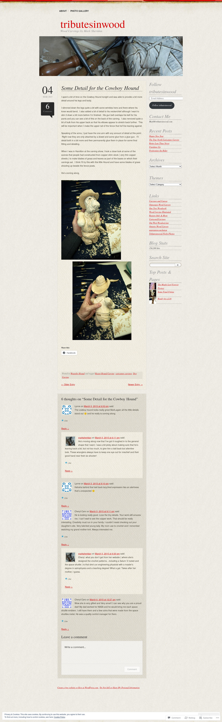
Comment (132, 669)
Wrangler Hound (78, 373)
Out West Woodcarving (159, 222)
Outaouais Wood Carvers (160, 204)
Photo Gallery (79, 10)
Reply (65, 428)
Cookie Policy (59, 717)
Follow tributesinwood (161, 105)
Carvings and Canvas (158, 201)
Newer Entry (135, 384)
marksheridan (84, 437)
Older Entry (68, 384)
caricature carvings (124, 373)
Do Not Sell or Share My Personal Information (120, 687)
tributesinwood (92, 23)
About (63, 10)
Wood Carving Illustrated (160, 211)
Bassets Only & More (158, 215)
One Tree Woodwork (157, 208)
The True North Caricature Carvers (164, 139)
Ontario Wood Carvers (158, 226)
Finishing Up (155, 146)
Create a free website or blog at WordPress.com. (78, 687)
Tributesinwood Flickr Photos (161, 233)
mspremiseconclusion (158, 230)
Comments (47, 107)
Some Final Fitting (166, 291)
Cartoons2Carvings (157, 219)
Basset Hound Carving (104, 373)
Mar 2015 (47, 91)
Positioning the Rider (158, 150)
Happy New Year (156, 136)
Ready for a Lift (164, 298)
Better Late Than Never (159, 143)
